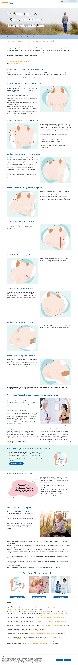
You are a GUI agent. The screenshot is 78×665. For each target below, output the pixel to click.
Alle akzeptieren (68, 659)
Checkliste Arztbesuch (17, 597)
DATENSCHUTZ (37, 652)
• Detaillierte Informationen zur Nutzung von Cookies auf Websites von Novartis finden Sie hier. (21, 663)
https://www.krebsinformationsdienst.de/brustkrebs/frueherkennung (28, 630)
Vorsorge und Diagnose (27, 36)
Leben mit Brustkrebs (44, 41)
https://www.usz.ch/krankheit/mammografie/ (36, 643)
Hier (8, 441)
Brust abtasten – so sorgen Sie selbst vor (17, 59)
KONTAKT (21, 652)
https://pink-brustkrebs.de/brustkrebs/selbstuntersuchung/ (40, 641)
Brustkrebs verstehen (22, 41)
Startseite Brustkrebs (12, 41)
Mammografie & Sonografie (39, 597)
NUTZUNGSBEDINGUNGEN (29, 652)
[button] (71, 5)
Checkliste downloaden (16, 463)
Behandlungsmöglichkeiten (33, 41)
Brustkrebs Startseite (17, 36)
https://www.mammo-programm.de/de (52, 625)
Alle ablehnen (59, 659)
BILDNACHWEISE (45, 652)
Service (51, 41)
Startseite (62, 5)
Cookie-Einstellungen (52, 659)
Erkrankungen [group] (68, 5)
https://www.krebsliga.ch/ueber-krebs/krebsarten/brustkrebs (43, 633)
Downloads (75, 5)
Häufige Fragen (61, 597)
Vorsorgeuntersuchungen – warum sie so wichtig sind (19, 61)
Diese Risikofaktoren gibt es (14, 63)
